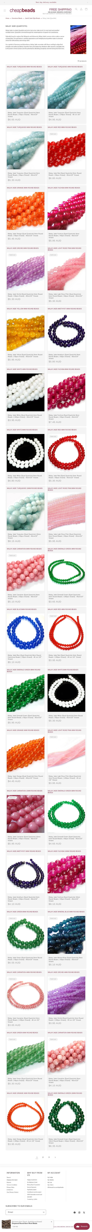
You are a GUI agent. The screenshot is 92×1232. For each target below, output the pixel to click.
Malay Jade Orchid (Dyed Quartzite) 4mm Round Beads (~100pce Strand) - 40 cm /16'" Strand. (66, 1019)
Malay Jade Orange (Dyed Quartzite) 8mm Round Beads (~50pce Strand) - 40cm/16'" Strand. (25, 234)
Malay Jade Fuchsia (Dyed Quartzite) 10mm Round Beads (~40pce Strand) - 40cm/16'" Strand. (64, 899)
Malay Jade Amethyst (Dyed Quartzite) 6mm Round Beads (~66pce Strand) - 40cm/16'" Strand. (23, 899)
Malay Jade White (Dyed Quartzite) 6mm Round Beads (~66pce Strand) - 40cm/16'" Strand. (66, 716)
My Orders (50, 1185)
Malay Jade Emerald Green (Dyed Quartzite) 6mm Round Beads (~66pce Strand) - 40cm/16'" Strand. (66, 838)
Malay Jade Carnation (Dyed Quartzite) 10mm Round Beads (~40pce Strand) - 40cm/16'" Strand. (24, 838)
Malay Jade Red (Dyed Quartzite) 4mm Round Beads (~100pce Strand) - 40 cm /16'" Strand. (65, 656)
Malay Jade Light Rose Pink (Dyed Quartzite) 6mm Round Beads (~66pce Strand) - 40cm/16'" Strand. (66, 296)
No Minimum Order (32, 1182)
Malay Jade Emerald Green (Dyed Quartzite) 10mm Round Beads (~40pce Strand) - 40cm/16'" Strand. (66, 1141)
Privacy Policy (10, 1187)
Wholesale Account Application (56, 1187)
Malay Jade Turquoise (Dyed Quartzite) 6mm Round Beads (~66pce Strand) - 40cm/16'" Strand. (24, 175)
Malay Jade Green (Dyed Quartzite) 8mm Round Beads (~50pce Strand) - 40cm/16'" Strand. (25, 958)
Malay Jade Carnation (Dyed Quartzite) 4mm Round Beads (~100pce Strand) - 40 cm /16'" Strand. (24, 1020)
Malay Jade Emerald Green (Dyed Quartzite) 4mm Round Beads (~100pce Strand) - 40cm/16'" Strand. (66, 596)
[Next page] (55, 1157)
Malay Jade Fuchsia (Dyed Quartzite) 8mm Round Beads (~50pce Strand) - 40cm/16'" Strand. (64, 417)
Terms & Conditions (12, 1185)
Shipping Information (12, 1180)
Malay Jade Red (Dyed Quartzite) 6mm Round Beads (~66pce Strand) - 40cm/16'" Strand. (65, 476)
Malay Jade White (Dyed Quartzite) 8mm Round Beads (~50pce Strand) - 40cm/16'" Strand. (25, 476)
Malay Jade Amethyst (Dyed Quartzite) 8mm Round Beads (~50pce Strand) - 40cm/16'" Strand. (64, 356)
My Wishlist (51, 1180)
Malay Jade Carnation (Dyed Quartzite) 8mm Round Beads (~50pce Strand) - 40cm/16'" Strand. (24, 596)
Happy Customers (32, 1179)
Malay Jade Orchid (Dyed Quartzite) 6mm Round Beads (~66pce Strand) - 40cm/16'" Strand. (25, 295)
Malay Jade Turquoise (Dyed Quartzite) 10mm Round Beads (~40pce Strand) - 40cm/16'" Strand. (24, 536)
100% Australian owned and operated (34, 1195)
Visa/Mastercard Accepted (34, 1192)
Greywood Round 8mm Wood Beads (24, 1223)
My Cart (50, 1182)
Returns (9, 1182)
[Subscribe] (43, 1212)
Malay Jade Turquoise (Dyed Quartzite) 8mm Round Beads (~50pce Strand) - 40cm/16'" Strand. (24, 114)
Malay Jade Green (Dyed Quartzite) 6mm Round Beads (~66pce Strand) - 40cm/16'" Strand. (25, 1079)
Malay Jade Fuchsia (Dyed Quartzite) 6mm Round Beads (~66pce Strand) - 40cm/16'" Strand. (64, 235)
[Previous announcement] (4, 2)
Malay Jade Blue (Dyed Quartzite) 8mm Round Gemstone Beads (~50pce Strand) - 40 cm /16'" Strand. (25, 657)
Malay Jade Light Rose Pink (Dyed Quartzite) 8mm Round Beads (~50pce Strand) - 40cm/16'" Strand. (66, 536)
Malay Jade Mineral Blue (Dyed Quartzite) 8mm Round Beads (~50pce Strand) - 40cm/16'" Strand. (65, 959)
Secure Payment (31, 1187)
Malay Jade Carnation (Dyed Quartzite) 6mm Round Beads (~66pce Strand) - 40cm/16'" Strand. (64, 1080)
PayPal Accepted (31, 1189)
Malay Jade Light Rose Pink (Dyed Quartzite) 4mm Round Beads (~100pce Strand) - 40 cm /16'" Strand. (65, 778)
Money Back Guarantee (33, 1184)
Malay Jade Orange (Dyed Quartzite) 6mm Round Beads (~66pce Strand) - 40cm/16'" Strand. (25, 777)
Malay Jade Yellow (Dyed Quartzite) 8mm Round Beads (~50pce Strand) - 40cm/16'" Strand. (25, 355)
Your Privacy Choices (12, 1192)
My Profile (50, 1177)
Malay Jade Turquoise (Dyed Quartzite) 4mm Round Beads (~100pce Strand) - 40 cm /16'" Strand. (65, 114)
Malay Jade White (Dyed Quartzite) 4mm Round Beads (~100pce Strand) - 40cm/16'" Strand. (25, 416)
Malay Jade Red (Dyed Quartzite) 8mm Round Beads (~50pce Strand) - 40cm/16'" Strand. (65, 174)
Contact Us (10, 1189)
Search (9, 1177)
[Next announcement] (87, 2)
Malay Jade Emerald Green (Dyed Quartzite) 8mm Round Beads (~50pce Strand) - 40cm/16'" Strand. (25, 717)
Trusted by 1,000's (32, 1199)
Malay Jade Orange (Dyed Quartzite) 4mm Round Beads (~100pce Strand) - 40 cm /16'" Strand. (25, 1140)
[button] (4, 10)
